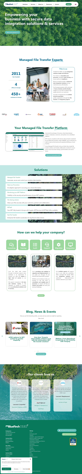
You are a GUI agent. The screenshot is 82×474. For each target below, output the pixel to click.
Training (23, 248)
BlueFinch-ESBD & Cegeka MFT (36, 438)
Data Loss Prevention (34, 445)
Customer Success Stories (35, 451)
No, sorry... (16, 469)
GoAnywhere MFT (33, 434)
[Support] (47, 245)
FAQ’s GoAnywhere (34, 457)
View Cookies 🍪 (26, 469)
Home (31, 432)
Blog (31, 452)
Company (32, 448)
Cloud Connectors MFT (34, 442)
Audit (35, 248)
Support (47, 248)
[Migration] (59, 245)
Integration (70, 248)
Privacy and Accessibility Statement (32, 471)
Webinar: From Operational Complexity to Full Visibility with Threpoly (41, 339)
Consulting (11, 248)
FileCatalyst (32, 444)
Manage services (5, 465)
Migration (58, 248)
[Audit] (35, 245)
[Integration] (70, 245)
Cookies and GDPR (10, 471)
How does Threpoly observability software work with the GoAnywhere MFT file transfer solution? (17, 339)
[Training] (23, 245)
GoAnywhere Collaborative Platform (37, 441)
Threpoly (31, 435)
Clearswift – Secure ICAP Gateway (37, 436)
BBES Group (32, 449)
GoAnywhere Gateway (34, 439)
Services (31, 447)
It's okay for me (6, 469)
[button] (30, 459)
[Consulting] (11, 245)
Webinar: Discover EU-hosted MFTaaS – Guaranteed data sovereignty (65, 340)
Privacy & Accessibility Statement (19, 471)
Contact (31, 454)
